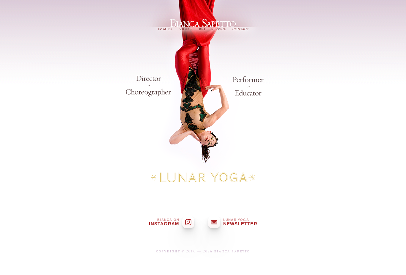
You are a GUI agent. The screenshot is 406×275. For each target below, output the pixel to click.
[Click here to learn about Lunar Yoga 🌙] (203, 178)
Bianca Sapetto (204, 21)
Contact (240, 28)
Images (165, 28)
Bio (202, 28)
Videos (186, 28)
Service (218, 28)
